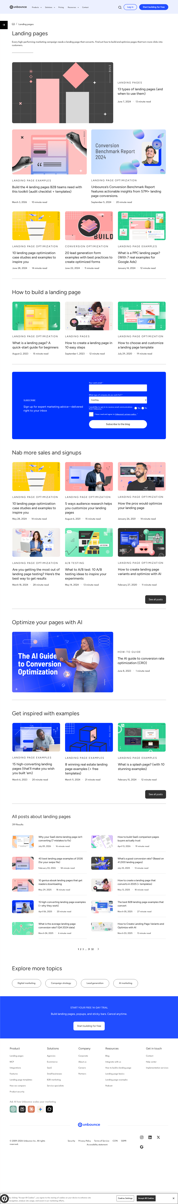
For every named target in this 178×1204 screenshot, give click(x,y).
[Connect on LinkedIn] (150, 1138)
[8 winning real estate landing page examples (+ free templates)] (89, 737)
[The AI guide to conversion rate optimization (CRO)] (62, 662)
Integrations (15, 1068)
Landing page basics (114, 1074)
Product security (17, 1092)
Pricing (61, 7)
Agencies (51, 1056)
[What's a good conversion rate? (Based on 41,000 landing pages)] (102, 863)
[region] (89, 1198)
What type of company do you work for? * (106, 395)
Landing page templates (21, 1080)
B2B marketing (54, 1080)
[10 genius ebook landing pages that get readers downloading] (23, 885)
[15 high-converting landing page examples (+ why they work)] (23, 906)
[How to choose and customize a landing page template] (142, 316)
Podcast (108, 1086)
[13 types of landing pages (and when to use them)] (62, 92)
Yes (139, 408)
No (146, 408)
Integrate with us (113, 1062)
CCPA (115, 1141)
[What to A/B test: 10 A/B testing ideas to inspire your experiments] (89, 542)
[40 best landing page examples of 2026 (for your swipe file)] (23, 863)
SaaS (49, 1068)
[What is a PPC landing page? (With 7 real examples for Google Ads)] (142, 225)
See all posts (156, 599)
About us (82, 1062)
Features (14, 1074)
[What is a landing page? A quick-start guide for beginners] (36, 316)
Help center (151, 1062)
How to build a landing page (118, 1068)
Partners (82, 1074)
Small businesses (54, 1074)
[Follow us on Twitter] (158, 1138)
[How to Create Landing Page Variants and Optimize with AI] (102, 927)
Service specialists (55, 1086)
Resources (111, 1048)
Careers (82, 1068)
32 (92, 949)
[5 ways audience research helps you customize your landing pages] (89, 476)
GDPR (123, 1141)
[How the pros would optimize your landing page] (142, 476)
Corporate (83, 1056)
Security (71, 1141)
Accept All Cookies (146, 1198)
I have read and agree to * (116, 414)
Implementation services (157, 1068)
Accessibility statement (97, 1145)
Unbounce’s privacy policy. (125, 414)
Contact (85, 7)
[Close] (173, 1198)
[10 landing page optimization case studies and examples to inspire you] (36, 225)
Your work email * (96, 383)
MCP (12, 1062)
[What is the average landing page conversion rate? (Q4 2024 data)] (23, 928)
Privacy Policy (84, 1141)
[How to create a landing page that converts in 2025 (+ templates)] (102, 885)
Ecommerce (52, 1062)
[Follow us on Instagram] (141, 1138)
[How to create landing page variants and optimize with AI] (142, 542)
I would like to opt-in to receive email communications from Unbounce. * (110, 408)
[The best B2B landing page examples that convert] (102, 906)
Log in (130, 7)
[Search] (120, 8)
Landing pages (16, 1056)
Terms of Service (101, 1141)
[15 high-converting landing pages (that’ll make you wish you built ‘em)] (36, 737)
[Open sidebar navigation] (4, 25)
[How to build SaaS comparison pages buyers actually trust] (102, 841)
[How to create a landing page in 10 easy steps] (89, 316)
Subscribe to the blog (118, 424)
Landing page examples (116, 1080)
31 (89, 949)
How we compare (18, 1086)
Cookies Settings (125, 1198)
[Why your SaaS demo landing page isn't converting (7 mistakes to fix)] (23, 841)
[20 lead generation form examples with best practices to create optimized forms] (89, 225)
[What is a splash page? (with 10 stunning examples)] (142, 737)
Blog (107, 1056)
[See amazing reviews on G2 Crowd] (141, 1148)
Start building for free (154, 7)
